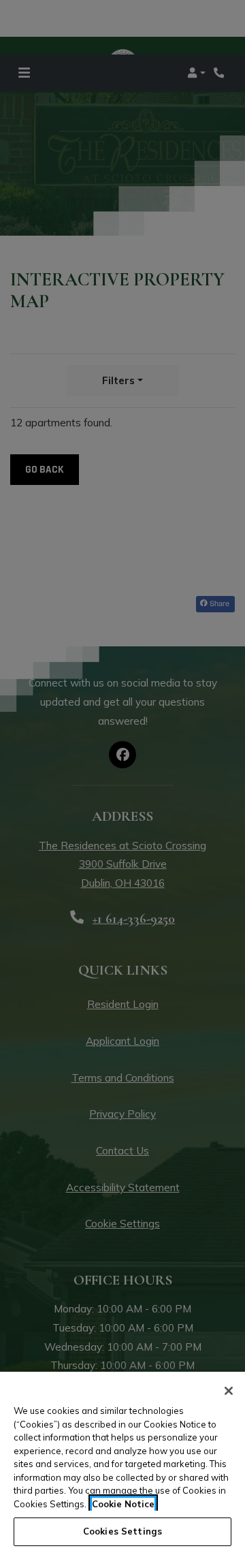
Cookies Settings (122, 1531)
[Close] (229, 1391)
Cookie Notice (123, 1503)
